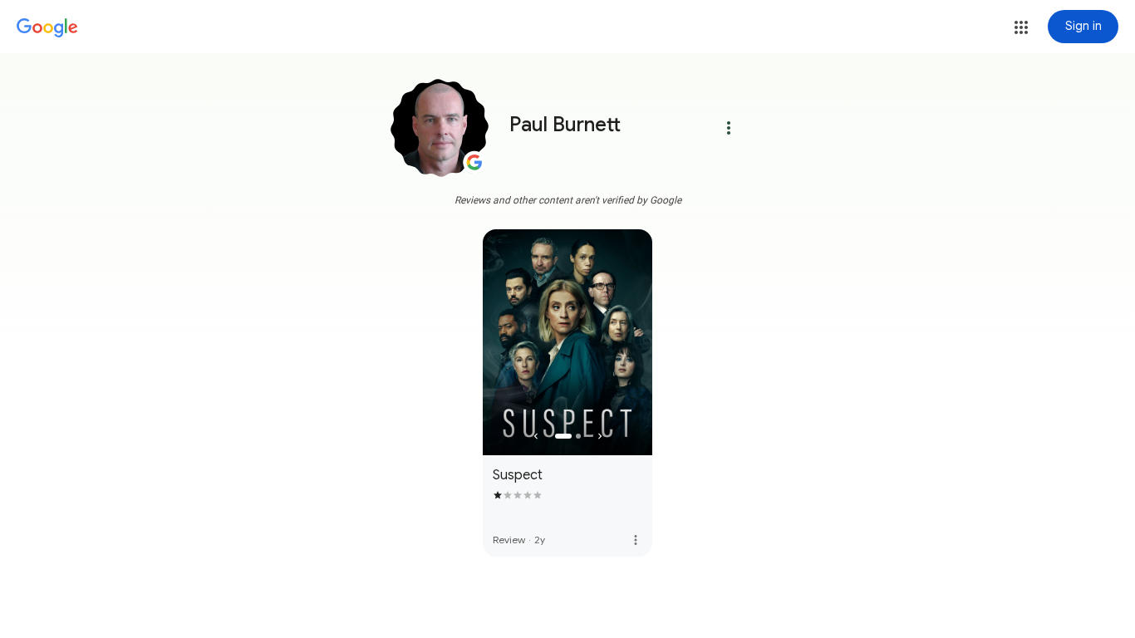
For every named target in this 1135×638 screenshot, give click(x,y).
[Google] (47, 28)
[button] (1021, 27)
